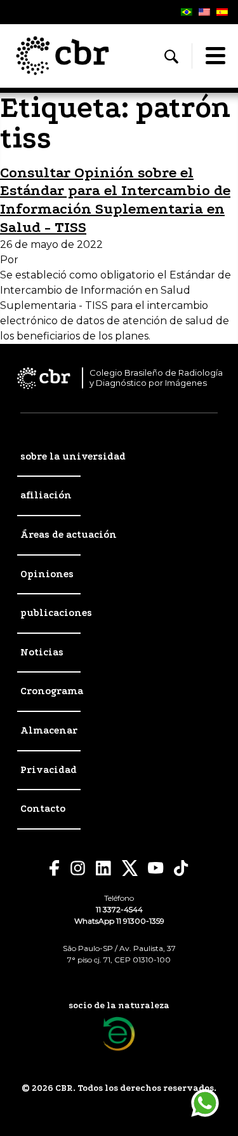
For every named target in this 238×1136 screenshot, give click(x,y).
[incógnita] (130, 868)
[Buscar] (171, 56)
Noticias (41, 652)
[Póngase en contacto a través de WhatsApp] (205, 1103)
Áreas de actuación (68, 534)
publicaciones (56, 613)
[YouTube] (156, 868)
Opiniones (47, 574)
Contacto (42, 808)
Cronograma (51, 691)
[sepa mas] (119, 1033)
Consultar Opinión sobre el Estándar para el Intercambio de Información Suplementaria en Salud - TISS (115, 200)
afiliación (46, 495)
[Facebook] (55, 868)
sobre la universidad (73, 456)
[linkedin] (104, 868)
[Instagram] (78, 868)
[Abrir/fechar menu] (215, 56)
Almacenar (48, 730)
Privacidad (48, 770)
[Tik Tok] (181, 868)
